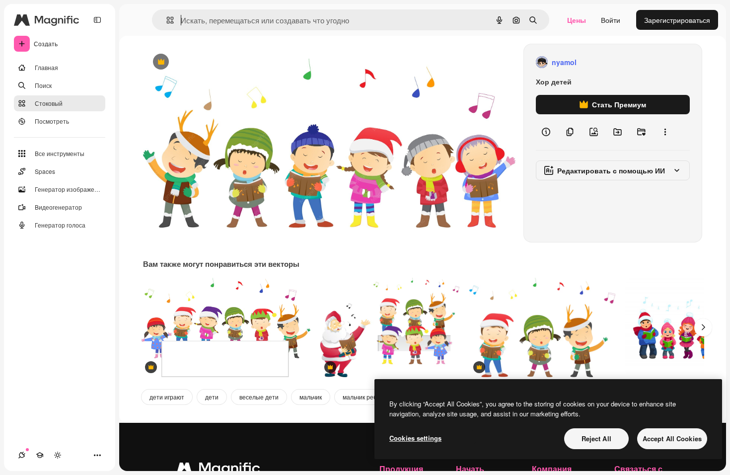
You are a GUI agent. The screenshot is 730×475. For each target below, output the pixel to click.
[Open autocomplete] (166, 20)
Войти (610, 20)
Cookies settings (415, 438)
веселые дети (259, 397)
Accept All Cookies (672, 438)
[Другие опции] (665, 132)
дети (212, 397)
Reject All (596, 438)
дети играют (166, 397)
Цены (576, 20)
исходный (209, 62)
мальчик (310, 397)
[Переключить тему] (58, 455)
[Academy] (40, 455)
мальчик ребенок (366, 397)
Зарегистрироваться (677, 20)
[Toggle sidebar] (97, 20)
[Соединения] (22, 455)
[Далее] (703, 327)
